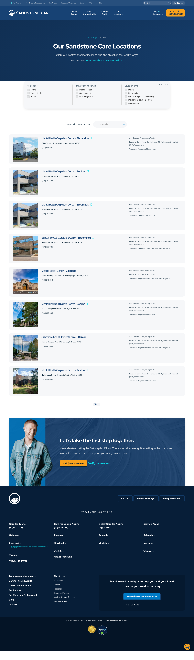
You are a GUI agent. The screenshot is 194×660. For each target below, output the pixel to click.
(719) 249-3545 (47, 280)
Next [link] (97, 404)
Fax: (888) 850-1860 (62, 601)
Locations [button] (118, 12)
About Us (59, 576)
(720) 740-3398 (47, 181)
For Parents (15, 590)
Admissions (58, 581)
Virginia (13, 555)
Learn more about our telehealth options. (104, 60)
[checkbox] (48, 89)
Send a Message (145, 498)
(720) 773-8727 (47, 247)
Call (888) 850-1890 (73, 463)
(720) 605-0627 (47, 313)
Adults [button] (104, 12)
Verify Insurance (98, 463)
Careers (57, 585)
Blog (11, 599)
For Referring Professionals (23, 595)
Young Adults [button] (89, 12)
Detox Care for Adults (20, 585)
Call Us (124, 498)
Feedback (58, 589)
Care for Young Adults (20, 581)
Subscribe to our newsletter (142, 596)
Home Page (92, 37)
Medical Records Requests (64, 597)
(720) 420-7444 (47, 346)
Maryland (14, 543)
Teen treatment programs (22, 576)
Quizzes (13, 604)
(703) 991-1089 (47, 379)
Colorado (14, 535)
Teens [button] (74, 12)
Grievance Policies (61, 593)
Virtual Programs (18, 561)
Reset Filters (163, 84)
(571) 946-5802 (47, 147)
